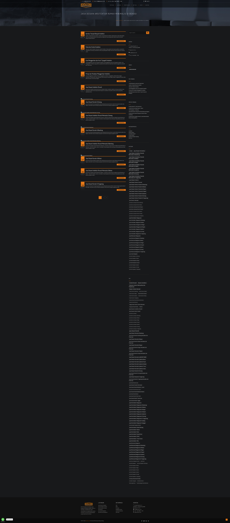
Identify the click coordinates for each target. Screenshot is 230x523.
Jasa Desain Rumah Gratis (133, 382)
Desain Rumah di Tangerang (133, 297)
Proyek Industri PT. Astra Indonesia (135, 106)
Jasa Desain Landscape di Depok (134, 322)
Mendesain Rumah (140, 480)
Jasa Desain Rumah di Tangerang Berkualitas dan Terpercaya (138, 380)
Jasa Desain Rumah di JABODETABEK (137, 357)
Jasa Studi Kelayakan (133, 254)
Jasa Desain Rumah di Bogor (135, 345)
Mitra (117, 506)
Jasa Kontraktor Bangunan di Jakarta (136, 229)
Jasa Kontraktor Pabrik (134, 429)
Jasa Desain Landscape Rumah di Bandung (136, 202)
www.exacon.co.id (138, 512)
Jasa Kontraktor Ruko (134, 432)
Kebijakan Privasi (119, 509)
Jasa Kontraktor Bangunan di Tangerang (137, 233)
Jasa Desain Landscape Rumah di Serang (135, 213)
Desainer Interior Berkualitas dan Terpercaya (137, 286)
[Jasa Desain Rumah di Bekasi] (86, 155)
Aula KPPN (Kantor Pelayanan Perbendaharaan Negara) (139, 111)
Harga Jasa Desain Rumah (133, 306)
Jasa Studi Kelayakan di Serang (134, 267)
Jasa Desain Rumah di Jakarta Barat (137, 359)
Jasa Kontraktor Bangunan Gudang (137, 420)
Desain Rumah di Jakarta (133, 295)
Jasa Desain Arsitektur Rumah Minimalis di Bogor (136, 161)
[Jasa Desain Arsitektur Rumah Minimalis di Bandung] (91, 140)
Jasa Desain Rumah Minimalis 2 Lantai (136, 387)
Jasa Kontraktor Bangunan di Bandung (137, 220)
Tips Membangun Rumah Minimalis (142, 483)
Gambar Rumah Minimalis (133, 302)
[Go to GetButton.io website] (3, 521)
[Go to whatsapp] (2, 519)
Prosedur (117, 508)
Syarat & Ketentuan (119, 510)
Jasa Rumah (142, 461)
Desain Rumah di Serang (142, 295)
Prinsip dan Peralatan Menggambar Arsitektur (98, 74)
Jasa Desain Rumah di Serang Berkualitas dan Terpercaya (138, 374)
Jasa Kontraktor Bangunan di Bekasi (136, 222)
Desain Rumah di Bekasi (143, 291)
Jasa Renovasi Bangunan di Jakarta (136, 247)
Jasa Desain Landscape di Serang (134, 326)
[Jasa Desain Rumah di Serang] (87, 99)
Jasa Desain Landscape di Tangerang (135, 328)
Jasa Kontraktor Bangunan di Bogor (137, 224)
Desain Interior (131, 132)
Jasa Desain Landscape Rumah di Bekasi (135, 204)
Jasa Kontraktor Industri (102, 506)
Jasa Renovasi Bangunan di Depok (136, 244)
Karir (141, 5)
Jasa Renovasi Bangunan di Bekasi (136, 240)
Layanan (119, 5)
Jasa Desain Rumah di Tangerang (95, 184)
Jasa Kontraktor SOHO (134, 436)
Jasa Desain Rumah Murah (133, 393)
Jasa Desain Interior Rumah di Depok (137, 191)
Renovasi (130, 138)
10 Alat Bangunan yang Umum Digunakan (136, 83)
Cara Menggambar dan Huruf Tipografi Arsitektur (99, 60)
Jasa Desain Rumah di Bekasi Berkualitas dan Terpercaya (138, 342)
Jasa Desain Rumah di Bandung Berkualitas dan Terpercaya (138, 336)
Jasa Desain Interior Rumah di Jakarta (137, 193)
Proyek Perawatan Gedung (134, 136)
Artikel (135, 5)
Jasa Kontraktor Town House (135, 438)
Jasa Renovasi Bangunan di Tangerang (137, 251)
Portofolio (127, 5)
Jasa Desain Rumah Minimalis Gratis (135, 389)
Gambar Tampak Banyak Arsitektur (95, 34)
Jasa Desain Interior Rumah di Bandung (138, 184)
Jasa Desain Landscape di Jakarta (134, 324)
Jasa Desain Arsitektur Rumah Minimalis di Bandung (99, 144)
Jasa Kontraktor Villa (134, 441)
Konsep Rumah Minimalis (134, 478)
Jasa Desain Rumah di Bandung (94, 130)
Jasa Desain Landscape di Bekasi (134, 317)
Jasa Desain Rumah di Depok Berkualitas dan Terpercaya (138, 354)
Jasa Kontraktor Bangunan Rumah (135, 425)
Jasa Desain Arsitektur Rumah (94, 87)
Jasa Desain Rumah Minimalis (135, 385)
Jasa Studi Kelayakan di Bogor (134, 260)
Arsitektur (130, 131)
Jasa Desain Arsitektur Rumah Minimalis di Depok (136, 165)
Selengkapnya (121, 41)
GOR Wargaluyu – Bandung (134, 109)
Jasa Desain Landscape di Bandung (134, 315)
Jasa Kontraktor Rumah (102, 508)
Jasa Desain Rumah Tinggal (134, 400)
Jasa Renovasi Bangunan (135, 236)
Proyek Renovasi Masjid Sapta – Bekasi (136, 108)
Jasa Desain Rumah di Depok (135, 351)
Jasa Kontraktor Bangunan (135, 218)
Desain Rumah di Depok (142, 293)
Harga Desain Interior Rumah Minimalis (137, 304)
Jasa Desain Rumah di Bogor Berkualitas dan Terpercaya (138, 348)
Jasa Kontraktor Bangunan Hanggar (137, 423)
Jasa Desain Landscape (133, 200)
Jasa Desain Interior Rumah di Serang (137, 195)
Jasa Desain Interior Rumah (135, 182)
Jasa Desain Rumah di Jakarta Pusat (137, 361)
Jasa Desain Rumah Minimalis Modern (136, 391)
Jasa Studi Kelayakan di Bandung (134, 256)
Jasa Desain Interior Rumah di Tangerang (138, 198)
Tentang (112, 5)
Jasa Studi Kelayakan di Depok (134, 262)
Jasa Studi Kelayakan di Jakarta (134, 264)
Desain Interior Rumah (134, 289)
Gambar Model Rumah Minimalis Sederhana (136, 300)
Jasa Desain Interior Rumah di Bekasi (137, 186)
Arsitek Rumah (133, 283)
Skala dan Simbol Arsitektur (93, 47)
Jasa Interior (100, 509)
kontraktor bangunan (132, 480)
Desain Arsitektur (142, 283)
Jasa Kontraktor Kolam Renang (136, 427)
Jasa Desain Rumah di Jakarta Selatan (137, 364)
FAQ (116, 505)
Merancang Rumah (132, 483)
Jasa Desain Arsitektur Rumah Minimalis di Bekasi (99, 170)
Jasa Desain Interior (134, 180)
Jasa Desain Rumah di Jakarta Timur (137, 366)
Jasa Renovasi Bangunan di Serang (136, 249)
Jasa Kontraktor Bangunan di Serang (136, 231)
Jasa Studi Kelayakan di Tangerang (134, 269)
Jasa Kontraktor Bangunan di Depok (137, 227)
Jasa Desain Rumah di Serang (94, 102)
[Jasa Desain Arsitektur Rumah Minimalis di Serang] (90, 112)
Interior (140, 306)
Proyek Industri (131, 135)
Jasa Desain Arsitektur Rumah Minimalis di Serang (99, 115)
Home (117, 20)
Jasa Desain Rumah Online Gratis (135, 396)
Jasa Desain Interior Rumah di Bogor (137, 189)
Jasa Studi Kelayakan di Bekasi (134, 258)
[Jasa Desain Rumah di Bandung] (87, 127)
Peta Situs (117, 512)
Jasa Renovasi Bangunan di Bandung (136, 238)
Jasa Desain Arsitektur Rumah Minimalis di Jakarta (136, 169)
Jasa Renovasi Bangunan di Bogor (136, 242)
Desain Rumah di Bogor (133, 293)
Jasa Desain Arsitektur (139, 151)
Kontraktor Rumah (132, 133)
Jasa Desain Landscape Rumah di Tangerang (136, 215)
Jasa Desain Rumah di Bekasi (93, 158)
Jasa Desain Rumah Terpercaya (135, 398)
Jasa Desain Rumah (134, 331)
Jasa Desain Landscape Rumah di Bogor (136, 206)
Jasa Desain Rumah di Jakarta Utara (137, 368)
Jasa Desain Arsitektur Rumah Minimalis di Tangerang (136, 176)
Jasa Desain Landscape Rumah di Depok (136, 209)
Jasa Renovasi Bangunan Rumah (134, 461)
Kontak (147, 5)
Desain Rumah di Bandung (133, 291)
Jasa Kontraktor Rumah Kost (135, 434)
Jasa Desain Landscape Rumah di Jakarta (135, 211)
